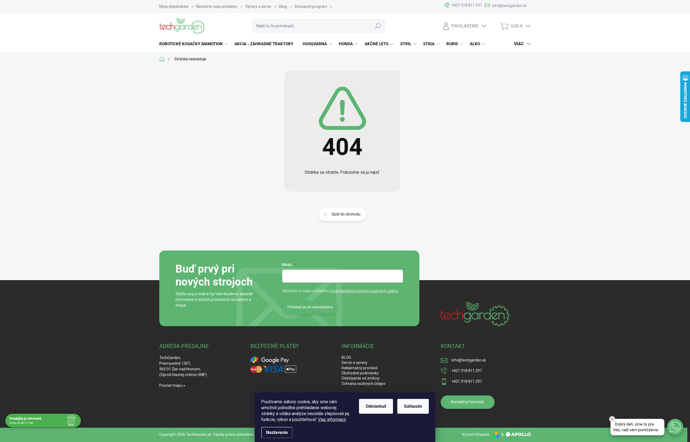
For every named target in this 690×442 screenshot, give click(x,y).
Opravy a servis (258, 6)
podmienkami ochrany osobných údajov (365, 291)
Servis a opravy (354, 362)
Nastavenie (277, 432)
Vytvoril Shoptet (475, 434)
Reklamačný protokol (359, 368)
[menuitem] (194, 44)
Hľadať (378, 26)
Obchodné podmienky (360, 373)
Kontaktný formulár (467, 402)
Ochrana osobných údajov (363, 383)
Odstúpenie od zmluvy (360, 378)
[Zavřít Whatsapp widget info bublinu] (612, 419)
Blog (283, 6)
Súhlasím (413, 406)
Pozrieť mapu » (172, 385)
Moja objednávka (173, 6)
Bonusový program (311, 6)
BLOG (346, 357)
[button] (675, 427)
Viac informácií (332, 419)
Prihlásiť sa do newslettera (310, 307)
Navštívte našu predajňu (216, 6)
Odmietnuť (376, 406)
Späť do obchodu (346, 214)
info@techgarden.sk (468, 360)
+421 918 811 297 (466, 370)
